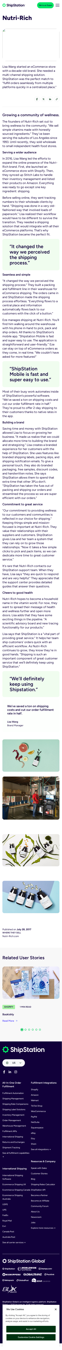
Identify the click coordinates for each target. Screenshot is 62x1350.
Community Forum (39, 1206)
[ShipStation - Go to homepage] (23, 1049)
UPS (4, 1210)
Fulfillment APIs (9, 1131)
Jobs (33, 1222)
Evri (4, 1226)
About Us (35, 1211)
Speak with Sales (39, 1168)
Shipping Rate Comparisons (15, 1104)
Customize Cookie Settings (31, 1337)
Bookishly (8, 1014)
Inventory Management (13, 1115)
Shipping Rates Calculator (43, 1184)
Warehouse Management (14, 1126)
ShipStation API (38, 1190)
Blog (33, 1179)
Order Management (11, 1120)
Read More (8, 1020)
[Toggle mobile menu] (57, 5)
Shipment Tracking (11, 1147)
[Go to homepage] (13, 5)
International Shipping (12, 1136)
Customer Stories (39, 1173)
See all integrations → (41, 1149)
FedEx (5, 1215)
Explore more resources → (43, 1228)
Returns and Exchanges (13, 1142)
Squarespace (37, 1127)
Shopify (8, 1007)
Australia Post (8, 1237)
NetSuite (35, 1122)
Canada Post (8, 1231)
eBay (33, 1133)
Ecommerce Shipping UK (14, 1184)
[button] (22, 1030)
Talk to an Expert (45, 5)
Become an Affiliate (40, 1200)
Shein (33, 1144)
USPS (5, 1204)
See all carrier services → (14, 1242)
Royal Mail (7, 1220)
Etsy (33, 1138)
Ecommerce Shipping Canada (16, 1190)
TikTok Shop (36, 1106)
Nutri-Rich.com (10, 936)
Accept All (31, 1329)
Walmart (35, 1100)
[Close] (55, 1309)
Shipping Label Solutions (13, 1109)
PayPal (34, 1116)
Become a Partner (39, 1195)
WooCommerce (38, 1111)
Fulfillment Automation (13, 1093)
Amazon (35, 1095)
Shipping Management (13, 1098)
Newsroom (36, 1217)
